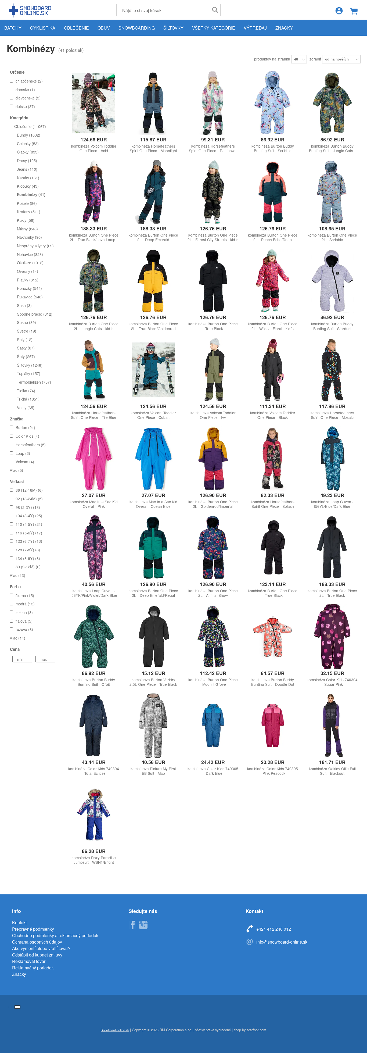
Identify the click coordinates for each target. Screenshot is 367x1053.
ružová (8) (24, 629)
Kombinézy (31, 48)
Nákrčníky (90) (29, 237)
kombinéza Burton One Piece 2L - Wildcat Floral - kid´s (272, 326)
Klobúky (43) (28, 186)
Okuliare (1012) (30, 262)
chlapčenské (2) (29, 81)
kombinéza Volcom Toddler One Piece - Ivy (213, 415)
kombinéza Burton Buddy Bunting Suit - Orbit (94, 682)
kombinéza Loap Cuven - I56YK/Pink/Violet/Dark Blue (93, 593)
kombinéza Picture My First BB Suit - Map (153, 771)
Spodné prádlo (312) (34, 314)
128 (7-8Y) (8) (28, 549)
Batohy (12, 28)
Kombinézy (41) (31, 194)
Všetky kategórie (213, 28)
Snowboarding (136, 28)
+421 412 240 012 (273, 929)
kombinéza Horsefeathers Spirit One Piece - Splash (272, 504)
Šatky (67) (26, 348)
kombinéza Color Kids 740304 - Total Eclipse (93, 771)
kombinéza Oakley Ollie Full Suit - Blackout (332, 771)
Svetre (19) (26, 331)
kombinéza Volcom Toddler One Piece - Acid (93, 148)
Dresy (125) (27, 160)
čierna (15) (25, 595)
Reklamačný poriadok (33, 968)
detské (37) (25, 106)
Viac (16, 470)
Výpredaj (255, 28)
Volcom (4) (25, 461)
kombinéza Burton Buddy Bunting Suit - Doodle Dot (272, 682)
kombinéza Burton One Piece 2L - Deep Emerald (153, 237)
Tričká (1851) (28, 399)
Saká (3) (24, 305)
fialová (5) (24, 621)
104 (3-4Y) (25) (29, 515)
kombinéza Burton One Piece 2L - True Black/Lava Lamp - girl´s (93, 240)
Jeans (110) (27, 169)
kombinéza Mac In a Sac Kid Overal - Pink (94, 504)
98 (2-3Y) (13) (28, 507)
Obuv (104, 28)
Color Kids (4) (27, 436)
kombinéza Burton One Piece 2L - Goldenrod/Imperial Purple (213, 506)
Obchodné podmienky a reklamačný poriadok (55, 935)
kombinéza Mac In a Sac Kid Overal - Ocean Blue (153, 504)
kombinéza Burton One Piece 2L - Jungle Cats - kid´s (93, 326)
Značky (284, 28)
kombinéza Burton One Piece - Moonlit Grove (213, 682)
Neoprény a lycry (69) (35, 245)
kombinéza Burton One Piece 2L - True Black (332, 593)
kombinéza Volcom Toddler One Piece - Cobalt (153, 415)
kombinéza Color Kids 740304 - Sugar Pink (332, 682)
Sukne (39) (26, 322)
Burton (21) (25, 427)
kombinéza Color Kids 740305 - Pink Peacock (272, 771)
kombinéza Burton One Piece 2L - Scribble (332, 237)
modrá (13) (25, 603)
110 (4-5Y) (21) (29, 524)
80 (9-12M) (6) (28, 566)
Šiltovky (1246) (29, 365)
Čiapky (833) (28, 152)
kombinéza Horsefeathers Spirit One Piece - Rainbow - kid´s (213, 151)
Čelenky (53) (28, 143)
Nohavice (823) (30, 254)
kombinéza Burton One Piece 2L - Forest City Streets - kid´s (213, 237)
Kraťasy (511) (28, 211)
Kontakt (19, 922)
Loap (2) (23, 453)
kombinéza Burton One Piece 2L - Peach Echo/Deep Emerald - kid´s (272, 240)
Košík (353, 11)
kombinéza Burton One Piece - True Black (213, 326)
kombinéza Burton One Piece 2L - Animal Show (213, 593)
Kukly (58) (25, 220)
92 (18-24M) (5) (29, 498)
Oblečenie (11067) (30, 126)
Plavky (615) (27, 280)
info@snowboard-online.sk (281, 942)
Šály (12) (25, 339)
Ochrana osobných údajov (37, 942)
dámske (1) (25, 89)
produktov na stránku (272, 59)
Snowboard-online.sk (31, 10)
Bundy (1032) (28, 135)
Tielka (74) (26, 390)
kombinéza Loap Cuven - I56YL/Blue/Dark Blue (332, 504)
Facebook (132, 925)
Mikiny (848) (27, 228)
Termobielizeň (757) (34, 382)
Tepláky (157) (28, 373)
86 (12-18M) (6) (29, 490)
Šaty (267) (26, 356)
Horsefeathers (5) (31, 444)
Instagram (143, 925)
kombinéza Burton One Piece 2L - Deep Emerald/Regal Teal (153, 595)
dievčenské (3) (28, 98)
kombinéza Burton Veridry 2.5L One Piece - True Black (153, 682)
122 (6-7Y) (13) (29, 541)
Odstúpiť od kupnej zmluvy (37, 955)
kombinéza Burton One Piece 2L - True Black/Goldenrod (153, 326)
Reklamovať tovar (28, 961)
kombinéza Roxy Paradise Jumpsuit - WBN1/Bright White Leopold (94, 862)
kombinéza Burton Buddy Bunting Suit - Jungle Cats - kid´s (332, 151)
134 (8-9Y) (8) (28, 558)
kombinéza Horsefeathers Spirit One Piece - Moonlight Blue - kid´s (153, 151)
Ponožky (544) (29, 288)
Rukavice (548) (30, 296)
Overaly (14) (27, 271)
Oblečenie (76, 28)
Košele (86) (27, 203)
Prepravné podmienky (33, 929)
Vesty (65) (25, 407)
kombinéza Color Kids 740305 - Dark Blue (213, 771)
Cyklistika (42, 28)
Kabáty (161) (28, 177)
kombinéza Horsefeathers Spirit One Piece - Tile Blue (93, 415)
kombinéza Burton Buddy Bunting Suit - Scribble (272, 148)
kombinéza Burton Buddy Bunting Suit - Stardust (332, 326)
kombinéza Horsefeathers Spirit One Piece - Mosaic (332, 415)
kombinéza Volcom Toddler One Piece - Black (272, 415)
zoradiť (316, 59)
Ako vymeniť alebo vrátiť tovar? (41, 948)
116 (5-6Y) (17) (29, 533)
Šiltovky (173, 28)
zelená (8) (24, 612)
